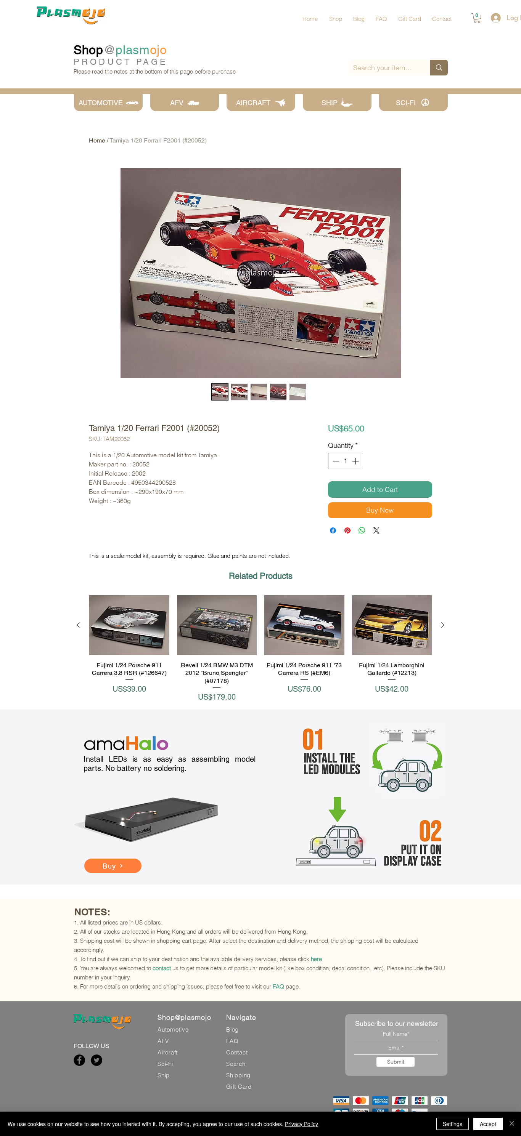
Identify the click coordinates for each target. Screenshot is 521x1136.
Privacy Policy (301, 1124)
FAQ (278, 986)
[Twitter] (96, 1060)
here (316, 959)
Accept (488, 1124)
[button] (477, 18)
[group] (260, 649)
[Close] (511, 1124)
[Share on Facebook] (333, 530)
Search (236, 1063)
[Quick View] (129, 625)
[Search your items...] (439, 67)
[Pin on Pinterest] (347, 530)
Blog (232, 1029)
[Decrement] (335, 461)
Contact (237, 1052)
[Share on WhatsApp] (362, 530)
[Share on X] (376, 530)
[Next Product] (442, 625)
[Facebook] (79, 1060)
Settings (452, 1124)
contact (162, 968)
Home (97, 140)
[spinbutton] (345, 461)
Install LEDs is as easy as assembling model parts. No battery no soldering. (170, 764)
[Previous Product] (78, 625)
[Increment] (356, 461)
